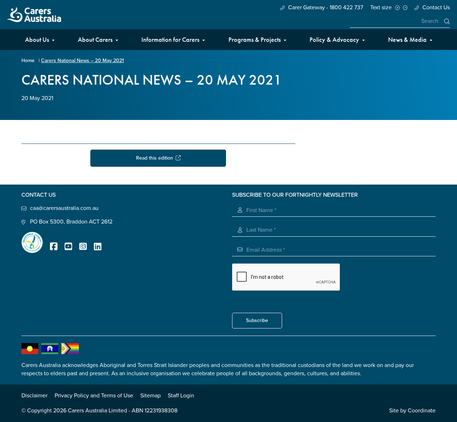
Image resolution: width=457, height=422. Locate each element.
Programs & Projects (254, 39)
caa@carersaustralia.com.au (64, 208)
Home (28, 60)
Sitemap (150, 395)
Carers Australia (34, 14)
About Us (37, 39)
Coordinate (422, 410)
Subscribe (257, 320)
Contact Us (436, 7)
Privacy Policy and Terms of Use (94, 395)
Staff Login (181, 395)
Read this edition (156, 158)
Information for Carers (170, 39)
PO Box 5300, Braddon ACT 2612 (71, 221)
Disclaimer (34, 395)
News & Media (407, 39)
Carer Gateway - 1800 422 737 (325, 7)
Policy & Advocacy (334, 39)
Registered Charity (32, 242)
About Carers (95, 39)
